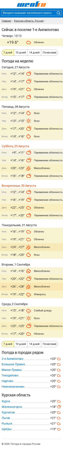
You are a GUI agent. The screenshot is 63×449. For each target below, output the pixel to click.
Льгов (6, 418)
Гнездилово (10, 375)
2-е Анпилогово (12, 358)
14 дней (34, 52)
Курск (6, 401)
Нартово (7, 381)
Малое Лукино (12, 370)
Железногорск (12, 407)
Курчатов (8, 412)
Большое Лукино (13, 364)
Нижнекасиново (13, 386)
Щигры (7, 429)
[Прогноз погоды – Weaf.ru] (31, 4)
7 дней (7, 52)
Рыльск (7, 423)
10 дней (20, 52)
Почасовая (49, 52)
